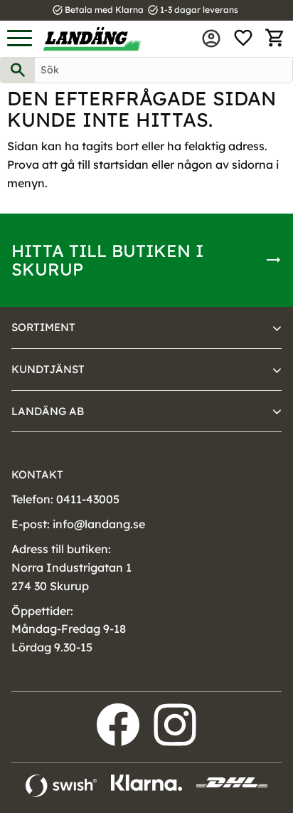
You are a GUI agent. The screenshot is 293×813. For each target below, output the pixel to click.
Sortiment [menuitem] (43, 327)
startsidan (121, 164)
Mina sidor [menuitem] (211, 38)
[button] (19, 38)
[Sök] (18, 70)
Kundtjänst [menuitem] (48, 369)
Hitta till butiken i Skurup (107, 260)
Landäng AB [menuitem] (47, 411)
